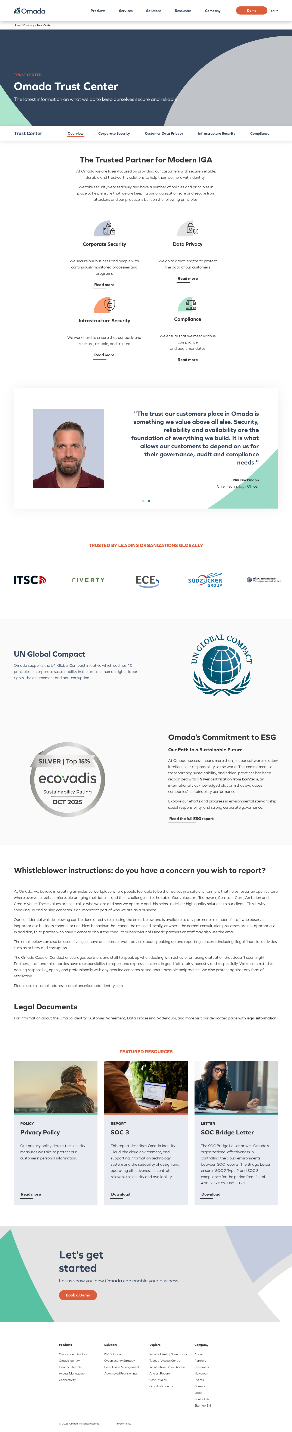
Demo (251, 10)
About (199, 1354)
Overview (75, 133)
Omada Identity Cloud (73, 1354)
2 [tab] (149, 501)
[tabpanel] (146, 448)
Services (126, 11)
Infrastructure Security (216, 133)
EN (273, 10)
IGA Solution (112, 1354)
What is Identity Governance (168, 1354)
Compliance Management (121, 1367)
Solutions (153, 11)
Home (17, 25)
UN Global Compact (68, 665)
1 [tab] (143, 501)
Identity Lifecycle (70, 1367)
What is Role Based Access (167, 1367)
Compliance (259, 133)
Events (199, 1380)
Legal (198, 1392)
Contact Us (202, 1399)
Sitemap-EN (203, 1405)
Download (120, 1194)
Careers (200, 1386)
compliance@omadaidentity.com (94, 985)
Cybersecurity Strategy (119, 1360)
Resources (183, 11)
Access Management (73, 1373)
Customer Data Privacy (164, 133)
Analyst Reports (160, 1373)
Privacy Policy (123, 1423)
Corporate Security (114, 133)
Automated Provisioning (120, 1373)
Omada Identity (69, 1360)
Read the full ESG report (191, 818)
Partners (200, 1360)
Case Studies (158, 1380)
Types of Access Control (165, 1360)
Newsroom (202, 1373)
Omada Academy (161, 1386)
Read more (104, 284)
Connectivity (67, 1380)
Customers (202, 1367)
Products (98, 11)
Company (213, 11)
